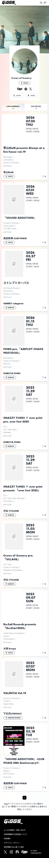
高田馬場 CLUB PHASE (15, 238)
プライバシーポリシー (12, 843)
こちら (40, 806)
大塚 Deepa (9, 648)
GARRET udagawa (13, 303)
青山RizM (8, 172)
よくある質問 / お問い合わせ (15, 830)
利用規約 (7, 839)
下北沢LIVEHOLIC (12, 713)
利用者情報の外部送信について (15, 834)
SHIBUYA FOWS (11, 373)
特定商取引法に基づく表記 (14, 847)
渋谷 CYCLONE (11, 510)
